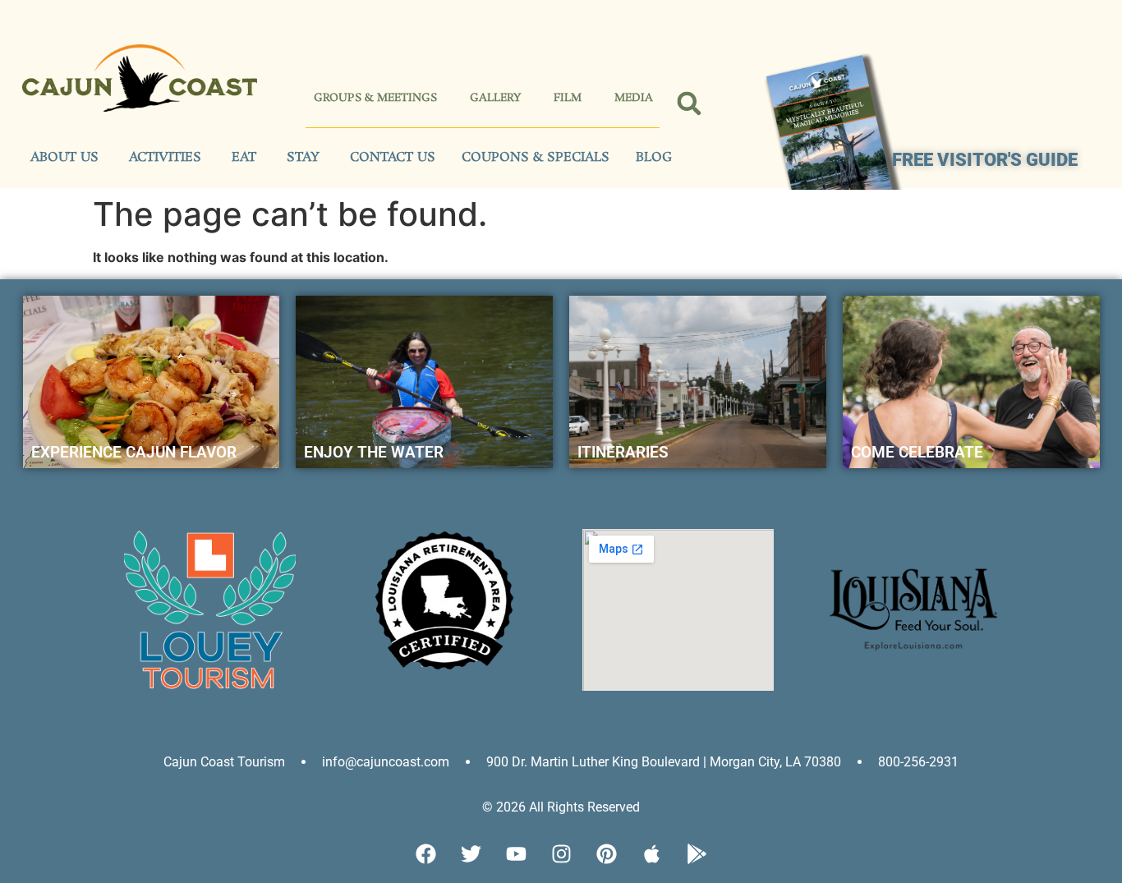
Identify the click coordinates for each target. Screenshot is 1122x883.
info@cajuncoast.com (385, 762)
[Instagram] (561, 854)
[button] (689, 103)
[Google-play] (696, 854)
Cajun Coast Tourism (224, 762)
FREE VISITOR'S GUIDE (985, 159)
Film (568, 98)
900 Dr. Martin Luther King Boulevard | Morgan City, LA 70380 (663, 762)
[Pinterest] (606, 854)
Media (633, 98)
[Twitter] (470, 854)
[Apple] (651, 854)
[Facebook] (425, 854)
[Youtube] (515, 854)
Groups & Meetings (375, 98)
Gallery (495, 98)
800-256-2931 (918, 762)
